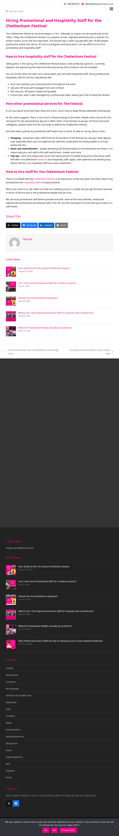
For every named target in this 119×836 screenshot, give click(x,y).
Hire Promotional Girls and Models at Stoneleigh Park (32, 352)
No (54, 830)
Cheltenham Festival (44, 178)
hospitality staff (32, 182)
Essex (9, 750)
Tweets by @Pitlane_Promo (20, 548)
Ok (45, 830)
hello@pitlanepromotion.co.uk (99, 3)
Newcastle (11, 702)
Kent (8, 709)
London (10, 668)
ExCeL (9, 777)
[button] (111, 9)
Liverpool (10, 681)
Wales (9, 722)
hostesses (42, 159)
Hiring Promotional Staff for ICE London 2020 (87, 352)
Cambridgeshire (14, 757)
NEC (8, 763)
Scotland (10, 715)
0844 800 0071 (73, 3)
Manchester (12, 675)
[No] (115, 827)
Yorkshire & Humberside (18, 695)
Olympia (10, 770)
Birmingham (12, 688)
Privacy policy (68, 830)
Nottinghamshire (15, 736)
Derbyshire (11, 743)
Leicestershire (13, 729)
